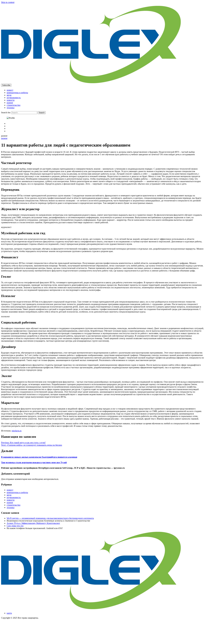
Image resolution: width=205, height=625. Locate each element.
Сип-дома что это (15, 526)
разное (10, 102)
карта (9, 613)
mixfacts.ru (16, 431)
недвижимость (14, 97)
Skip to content (7, 2)
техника (10, 107)
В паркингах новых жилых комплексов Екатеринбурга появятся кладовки (39, 457)
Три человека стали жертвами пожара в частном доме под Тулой (34, 462)
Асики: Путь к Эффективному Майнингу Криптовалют (33, 523)
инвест (10, 90)
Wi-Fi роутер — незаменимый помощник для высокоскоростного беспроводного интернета (50, 518)
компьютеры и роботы (17, 92)
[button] (6, 85)
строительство (13, 105)
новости (11, 100)
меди (9, 95)
